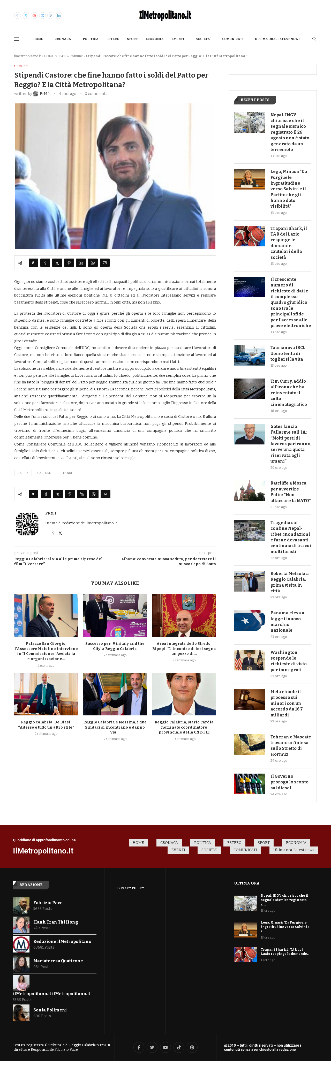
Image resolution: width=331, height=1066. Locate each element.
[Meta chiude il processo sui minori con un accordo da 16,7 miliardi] (249, 699)
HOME (38, 39)
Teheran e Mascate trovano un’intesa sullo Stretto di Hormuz (290, 746)
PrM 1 (50, 513)
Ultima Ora (247, 883)
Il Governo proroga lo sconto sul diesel (289, 782)
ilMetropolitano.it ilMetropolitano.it (51, 993)
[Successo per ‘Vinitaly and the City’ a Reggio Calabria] (115, 615)
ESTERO (112, 39)
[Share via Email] (105, 263)
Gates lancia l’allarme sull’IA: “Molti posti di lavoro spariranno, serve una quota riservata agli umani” (290, 444)
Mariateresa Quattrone (58, 960)
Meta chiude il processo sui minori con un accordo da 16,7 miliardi (286, 703)
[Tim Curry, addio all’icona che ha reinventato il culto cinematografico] (249, 389)
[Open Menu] (16, 39)
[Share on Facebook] (45, 263)
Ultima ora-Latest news (277, 39)
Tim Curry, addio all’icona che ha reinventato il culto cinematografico (288, 393)
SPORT (132, 39)
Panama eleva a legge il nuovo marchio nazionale (287, 621)
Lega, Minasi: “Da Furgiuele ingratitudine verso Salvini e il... (285, 927)
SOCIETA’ (203, 39)
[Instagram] (50, 15)
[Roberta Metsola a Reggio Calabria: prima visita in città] (249, 581)
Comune (76, 56)
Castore (44, 473)
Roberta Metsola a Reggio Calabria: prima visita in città (289, 582)
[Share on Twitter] (57, 263)
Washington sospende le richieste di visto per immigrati (288, 661)
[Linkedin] (59, 15)
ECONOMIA (155, 39)
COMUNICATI (232, 39)
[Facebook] (17, 15)
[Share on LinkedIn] (81, 263)
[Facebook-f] (138, 1047)
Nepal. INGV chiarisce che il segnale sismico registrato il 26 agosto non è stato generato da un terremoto (289, 132)
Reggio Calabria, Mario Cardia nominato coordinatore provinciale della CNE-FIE (184, 727)
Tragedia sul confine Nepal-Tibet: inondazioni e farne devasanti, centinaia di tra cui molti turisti (290, 537)
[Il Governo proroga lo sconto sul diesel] (249, 784)
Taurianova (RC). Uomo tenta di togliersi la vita (287, 353)
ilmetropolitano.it (27, 56)
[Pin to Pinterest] (69, 263)
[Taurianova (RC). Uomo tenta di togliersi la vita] (249, 355)
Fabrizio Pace (48, 902)
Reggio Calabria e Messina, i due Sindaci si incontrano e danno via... (115, 727)
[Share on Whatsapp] (93, 263)
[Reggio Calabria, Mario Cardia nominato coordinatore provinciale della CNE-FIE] (184, 694)
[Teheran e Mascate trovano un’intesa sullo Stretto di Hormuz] (249, 744)
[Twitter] (25, 15)
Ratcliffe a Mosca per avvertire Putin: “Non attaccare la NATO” (290, 492)
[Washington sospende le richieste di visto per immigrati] (249, 660)
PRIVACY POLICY (130, 888)
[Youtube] (34, 15)
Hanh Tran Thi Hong (55, 922)
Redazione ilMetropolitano (62, 941)
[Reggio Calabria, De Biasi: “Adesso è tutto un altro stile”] (46, 694)
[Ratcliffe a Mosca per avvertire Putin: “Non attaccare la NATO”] (249, 490)
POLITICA (91, 39)
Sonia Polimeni (50, 1010)
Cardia (23, 473)
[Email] (42, 15)
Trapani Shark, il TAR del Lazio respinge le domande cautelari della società (288, 243)
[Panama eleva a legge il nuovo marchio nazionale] (249, 620)
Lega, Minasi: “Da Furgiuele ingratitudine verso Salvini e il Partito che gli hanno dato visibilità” (288, 189)
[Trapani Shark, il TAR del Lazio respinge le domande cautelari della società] (249, 236)
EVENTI (177, 39)
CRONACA (63, 39)
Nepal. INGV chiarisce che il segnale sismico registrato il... (284, 900)
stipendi (65, 473)
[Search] (314, 39)
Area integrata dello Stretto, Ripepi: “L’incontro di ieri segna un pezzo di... (184, 648)
